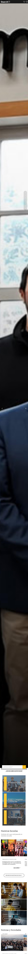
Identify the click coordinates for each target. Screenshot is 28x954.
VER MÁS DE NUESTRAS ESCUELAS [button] (13, 875)
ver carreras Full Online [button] (11, 906)
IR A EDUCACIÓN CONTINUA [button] (11, 918)
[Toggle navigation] (27, 2)
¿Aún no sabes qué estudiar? (14, 771)
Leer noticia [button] (16, 867)
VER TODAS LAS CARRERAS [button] (10, 892)
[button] (2, 408)
